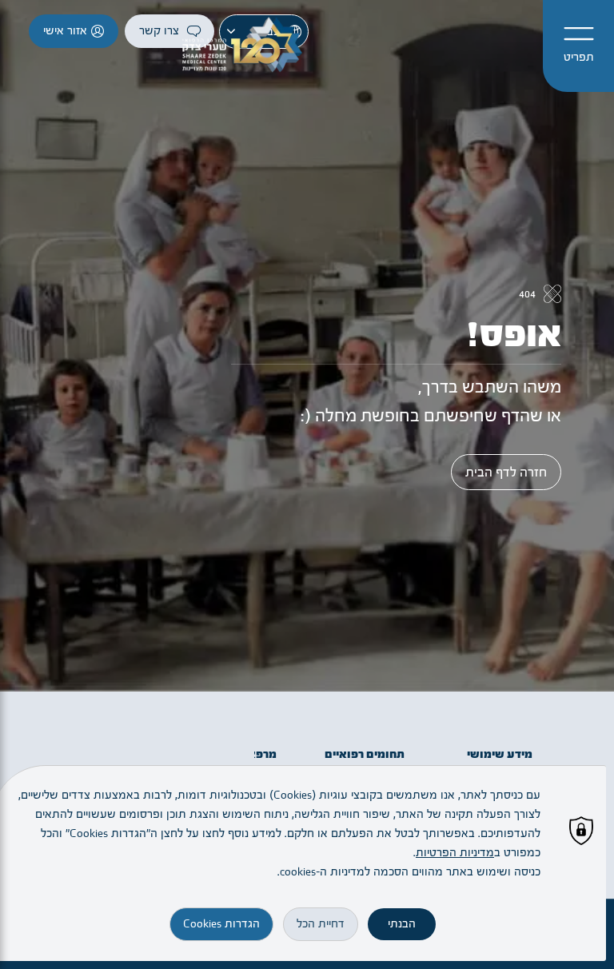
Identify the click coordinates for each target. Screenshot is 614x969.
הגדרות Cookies (221, 924)
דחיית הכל (321, 924)
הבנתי (402, 924)
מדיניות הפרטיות (455, 852)
